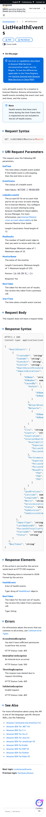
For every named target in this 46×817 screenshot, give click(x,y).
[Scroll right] (44, 8)
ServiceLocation (34, 504)
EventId (22, 365)
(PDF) (31, 79)
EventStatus (9, 181)
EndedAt (22, 359)
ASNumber (30, 380)
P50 (39, 473)
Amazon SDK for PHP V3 (17, 749)
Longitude (31, 498)
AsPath (33, 386)
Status (29, 507)
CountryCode (32, 436)
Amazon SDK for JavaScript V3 (20, 741)
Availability (36, 442)
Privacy (7, 811)
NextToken (8, 284)
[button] (10, 53)
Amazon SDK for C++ (16, 730)
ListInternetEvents (23, 769)
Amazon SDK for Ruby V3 (18, 756)
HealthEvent (24, 591)
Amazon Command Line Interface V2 (23, 722)
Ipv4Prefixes (33, 491)
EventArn (23, 362)
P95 (39, 479)
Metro (28, 501)
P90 (39, 476)
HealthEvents (17, 349)
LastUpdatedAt (26, 525)
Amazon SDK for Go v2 (16, 734)
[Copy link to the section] (3, 131)
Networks (34, 408)
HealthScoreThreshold (30, 368)
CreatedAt (23, 355)
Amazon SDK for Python (17, 752)
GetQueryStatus (25, 773)
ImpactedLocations (28, 371)
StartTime (8, 298)
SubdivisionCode (34, 513)
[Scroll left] (27, 8)
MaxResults (8, 236)
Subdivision (32, 510)
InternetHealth (34, 439)
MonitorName (9, 256)
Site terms (16, 811)
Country (29, 433)
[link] (31, 21)
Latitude (30, 494)
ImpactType (24, 522)
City (27, 430)
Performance (36, 457)
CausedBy (30, 383)
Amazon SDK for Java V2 (17, 737)
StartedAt (23, 532)
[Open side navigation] (4, 15)
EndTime (7, 166)
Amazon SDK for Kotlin (17, 745)
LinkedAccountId (11, 195)
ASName (29, 377)
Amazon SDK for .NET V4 (18, 726)
